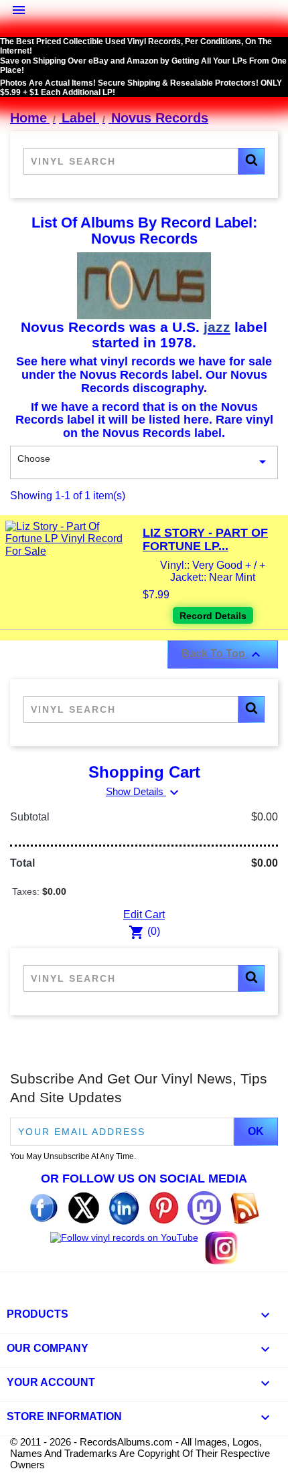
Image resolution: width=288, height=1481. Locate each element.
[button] (251, 161)
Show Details (144, 791)
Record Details (212, 615)
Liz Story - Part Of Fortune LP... (205, 539)
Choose (144, 461)
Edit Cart (144, 914)
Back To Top (223, 654)
